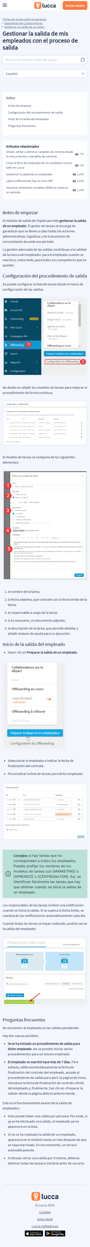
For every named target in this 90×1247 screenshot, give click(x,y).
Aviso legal (45, 1219)
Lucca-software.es (45, 1226)
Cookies (45, 1212)
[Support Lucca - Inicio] (45, 5)
